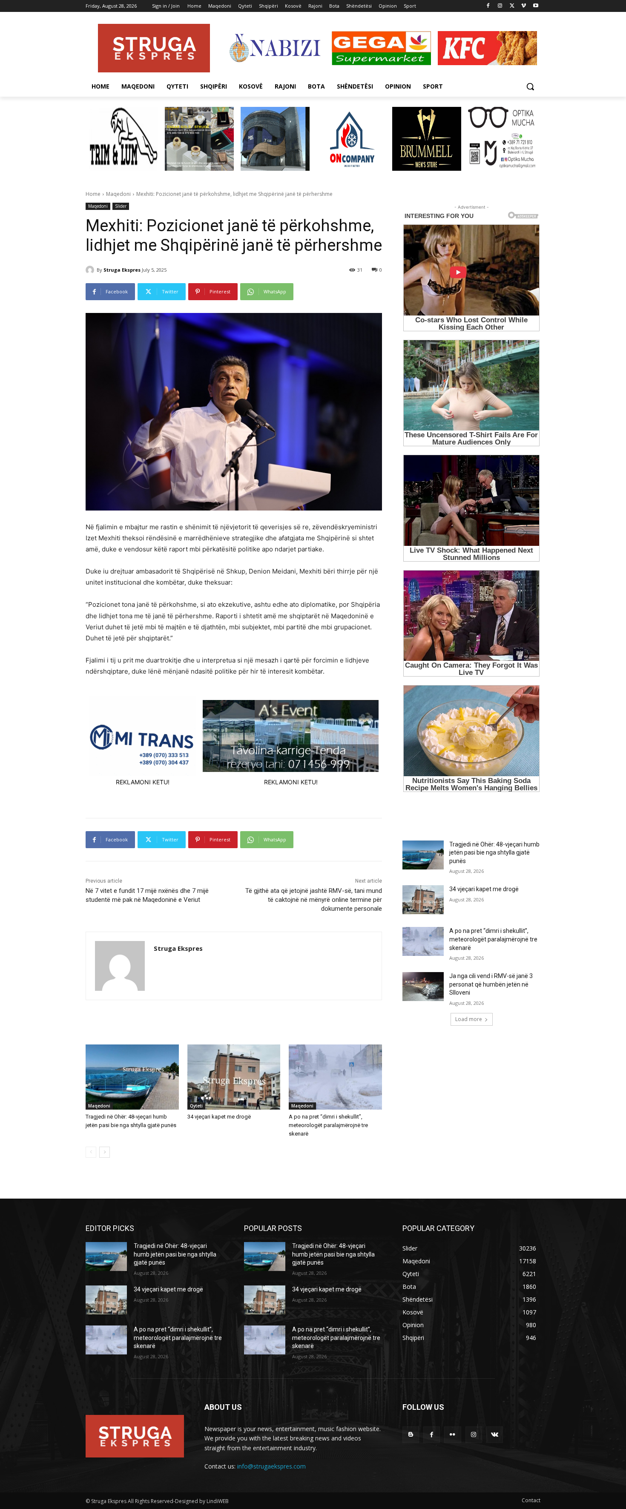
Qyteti (196, 1106)
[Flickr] (452, 1434)
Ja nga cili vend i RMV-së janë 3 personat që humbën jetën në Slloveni (491, 984)
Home (93, 194)
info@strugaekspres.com (271, 1466)
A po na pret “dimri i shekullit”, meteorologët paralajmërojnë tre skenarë (328, 1125)
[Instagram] (500, 6)
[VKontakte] (494, 1434)
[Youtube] (535, 6)
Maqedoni (118, 194)
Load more (468, 1019)
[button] (530, 86)
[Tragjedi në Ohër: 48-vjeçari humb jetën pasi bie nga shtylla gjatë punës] (132, 1077)
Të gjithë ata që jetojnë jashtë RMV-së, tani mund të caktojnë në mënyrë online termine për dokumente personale (313, 899)
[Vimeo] (523, 6)
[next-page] (104, 1152)
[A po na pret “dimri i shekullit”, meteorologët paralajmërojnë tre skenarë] (335, 1077)
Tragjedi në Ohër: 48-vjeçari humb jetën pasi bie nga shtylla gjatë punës (494, 852)
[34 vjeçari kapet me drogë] (234, 1077)
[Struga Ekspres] (91, 270)
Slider (120, 206)
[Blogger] (410, 1434)
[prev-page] (91, 1152)
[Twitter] (512, 6)
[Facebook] (488, 6)
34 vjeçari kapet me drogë (219, 1116)
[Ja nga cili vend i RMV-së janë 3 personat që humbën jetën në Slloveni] (423, 986)
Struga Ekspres (122, 270)
